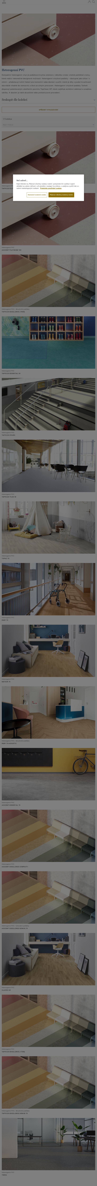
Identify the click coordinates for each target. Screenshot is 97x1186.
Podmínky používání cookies (51, 188)
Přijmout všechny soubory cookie (61, 194)
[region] (48, 187)
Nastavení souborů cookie (37, 194)
